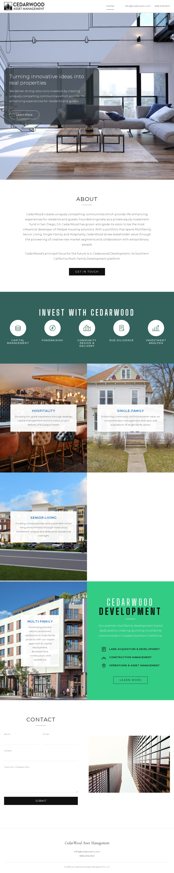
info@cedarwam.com (138, 5)
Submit (41, 800)
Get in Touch (87, 271)
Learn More (24, 114)
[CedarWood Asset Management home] (24, 6)
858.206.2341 (162, 5)
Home (110, 5)
